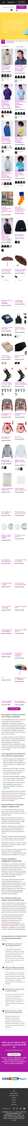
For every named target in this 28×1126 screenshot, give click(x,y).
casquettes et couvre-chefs (15, 927)
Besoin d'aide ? (21, 1)
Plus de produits (14, 709)
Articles (14, 1102)
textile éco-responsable (17, 890)
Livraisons (14, 1097)
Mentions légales (14, 1093)
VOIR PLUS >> (21, 7)
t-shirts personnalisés (11, 798)
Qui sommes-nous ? (14, 1095)
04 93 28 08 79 (21, 3)
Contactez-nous (14, 1054)
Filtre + (3, 41)
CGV (14, 1091)
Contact (14, 1100)
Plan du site (14, 1104)
